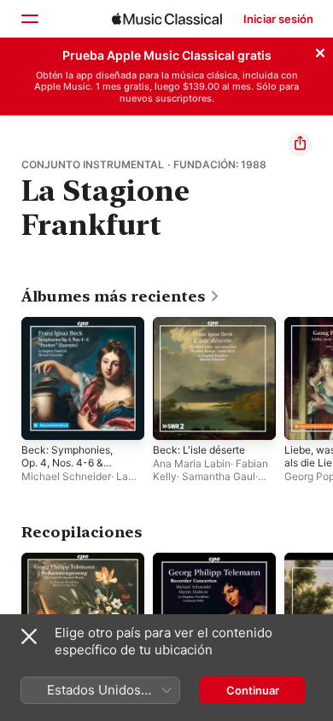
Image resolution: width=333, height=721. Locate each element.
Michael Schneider (66, 476)
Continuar (252, 690)
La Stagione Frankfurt (74, 482)
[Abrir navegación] (29, 19)
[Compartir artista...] (300, 144)
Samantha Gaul (218, 476)
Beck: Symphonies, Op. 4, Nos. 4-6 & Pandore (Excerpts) (67, 462)
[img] (167, 19)
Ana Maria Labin (192, 463)
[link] (120, 296)
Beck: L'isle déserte (199, 449)
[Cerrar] (320, 50)
